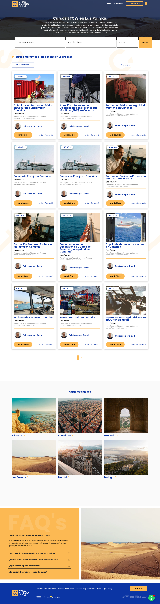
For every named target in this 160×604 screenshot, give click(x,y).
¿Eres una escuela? (115, 3)
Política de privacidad (85, 588)
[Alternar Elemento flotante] (151, 598)
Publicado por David (32, 126)
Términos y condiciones (45, 588)
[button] (146, 3)
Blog (110, 588)
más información (46, 135)
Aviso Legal (101, 588)
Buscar (145, 42)
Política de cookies (66, 588)
